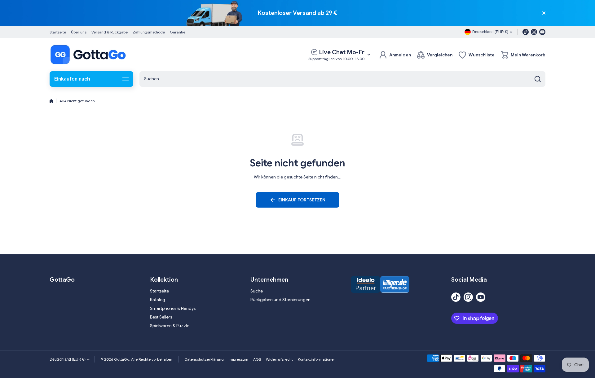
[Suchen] (537, 79)
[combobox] (342, 79)
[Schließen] (544, 13)
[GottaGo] (88, 54)
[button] (523, 55)
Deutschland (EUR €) (68, 359)
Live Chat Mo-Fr (341, 52)
